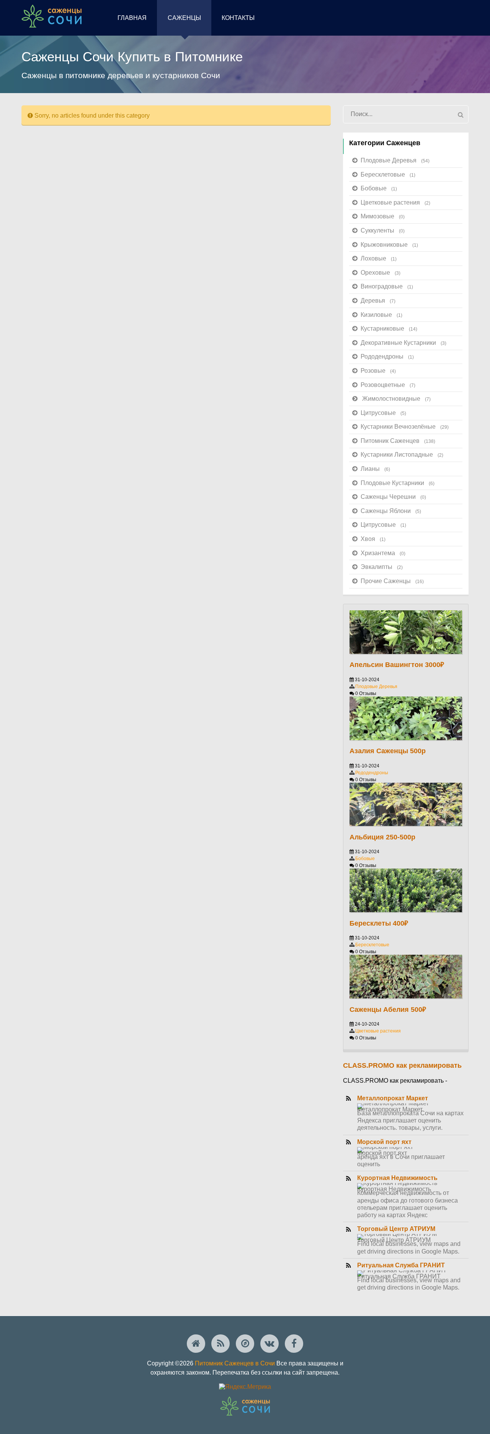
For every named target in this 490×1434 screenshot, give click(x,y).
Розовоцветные (388, 385)
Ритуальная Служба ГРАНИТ (401, 1265)
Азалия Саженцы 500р (388, 751)
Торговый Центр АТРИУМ (396, 1229)
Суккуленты (383, 230)
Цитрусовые (383, 413)
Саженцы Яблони (391, 511)
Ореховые (380, 272)
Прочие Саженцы (392, 581)
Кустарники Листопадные (402, 454)
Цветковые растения (395, 202)
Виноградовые (387, 286)
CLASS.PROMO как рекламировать (402, 1065)
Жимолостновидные (396, 398)
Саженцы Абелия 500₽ (388, 1009)
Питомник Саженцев (398, 441)
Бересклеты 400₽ (379, 923)
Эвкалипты (382, 567)
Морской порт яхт (384, 1142)
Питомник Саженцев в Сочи (235, 1363)
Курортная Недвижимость (397, 1178)
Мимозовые (383, 216)
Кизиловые (381, 314)
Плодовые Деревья (395, 160)
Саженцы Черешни (393, 496)
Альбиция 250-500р (382, 837)
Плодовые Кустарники (397, 483)
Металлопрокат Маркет (392, 1098)
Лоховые (379, 258)
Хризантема (383, 553)
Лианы (375, 468)
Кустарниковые (389, 328)
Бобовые (379, 188)
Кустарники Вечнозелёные (405, 426)
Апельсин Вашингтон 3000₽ (397, 665)
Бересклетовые (388, 174)
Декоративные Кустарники (403, 342)
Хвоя (373, 539)
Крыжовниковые (389, 244)
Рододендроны (387, 356)
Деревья (378, 300)
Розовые (378, 370)
